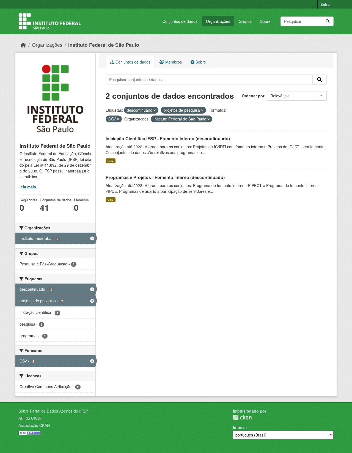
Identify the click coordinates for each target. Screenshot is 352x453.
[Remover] (154, 110)
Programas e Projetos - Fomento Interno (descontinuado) (165, 177)
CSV (111, 161)
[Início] (23, 44)
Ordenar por (253, 95)
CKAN (242, 417)
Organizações (218, 21)
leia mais (28, 187)
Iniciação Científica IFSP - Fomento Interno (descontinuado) (168, 138)
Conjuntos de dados (180, 21)
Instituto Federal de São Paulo (103, 44)
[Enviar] (327, 21)
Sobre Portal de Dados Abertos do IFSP (53, 411)
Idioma (239, 427)
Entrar (325, 4)
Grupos (245, 21)
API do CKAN (30, 418)
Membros (173, 62)
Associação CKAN (34, 425)
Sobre (265, 21)
